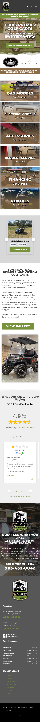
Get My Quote (16, 250)
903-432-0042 (20, 568)
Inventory (10, 678)
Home (9, 675)
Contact (10, 690)
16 (25, 491)
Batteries (10, 687)
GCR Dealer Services (24, 496)
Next (33, 239)
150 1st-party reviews (26, 427)
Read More (10, 475)
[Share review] (32, 480)
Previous (6, 239)
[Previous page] (9, 490)
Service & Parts (12, 681)
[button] (20, 715)
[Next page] (30, 490)
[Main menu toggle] (36, 6)
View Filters (20, 437)
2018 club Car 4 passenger (17, 241)
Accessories (11, 684)
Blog (9, 693)
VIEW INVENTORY (20, 45)
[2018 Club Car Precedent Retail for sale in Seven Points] (17, 229)
